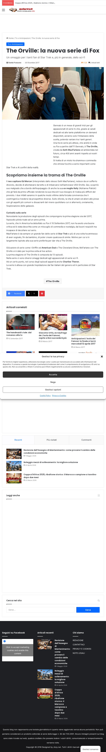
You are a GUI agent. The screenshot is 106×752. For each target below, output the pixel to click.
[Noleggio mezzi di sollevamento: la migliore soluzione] (14, 466)
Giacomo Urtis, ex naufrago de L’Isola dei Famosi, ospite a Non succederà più (53, 335)
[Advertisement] (53, 23)
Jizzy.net (57, 747)
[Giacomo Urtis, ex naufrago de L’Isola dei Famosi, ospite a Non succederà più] (53, 322)
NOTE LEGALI (79, 653)
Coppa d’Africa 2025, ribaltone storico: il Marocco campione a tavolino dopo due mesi (51, 3)
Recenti (18, 440)
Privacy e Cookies (59, 396)
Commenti (86, 440)
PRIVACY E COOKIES (82, 649)
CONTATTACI (79, 644)
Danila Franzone (14, 63)
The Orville (53, 281)
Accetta (53, 374)
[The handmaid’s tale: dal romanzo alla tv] (20, 322)
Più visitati (52, 440)
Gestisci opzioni (53, 389)
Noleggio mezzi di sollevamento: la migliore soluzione (51, 462)
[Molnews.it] (22, 10)
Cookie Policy (45, 396)
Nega (53, 382)
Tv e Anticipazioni (22, 38)
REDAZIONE (78, 640)
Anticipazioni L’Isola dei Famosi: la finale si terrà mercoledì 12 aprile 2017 (83, 341)
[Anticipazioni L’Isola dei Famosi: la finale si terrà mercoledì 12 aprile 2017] (85, 325)
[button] (101, 356)
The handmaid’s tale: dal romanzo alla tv (18, 333)
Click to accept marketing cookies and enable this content (17, 650)
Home (11, 38)
